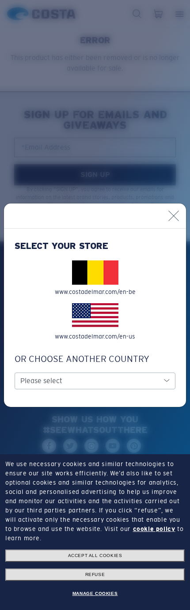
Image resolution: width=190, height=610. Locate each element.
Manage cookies (95, 593)
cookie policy (154, 528)
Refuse (95, 574)
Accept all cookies (95, 555)
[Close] (173, 215)
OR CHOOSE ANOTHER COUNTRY (82, 359)
